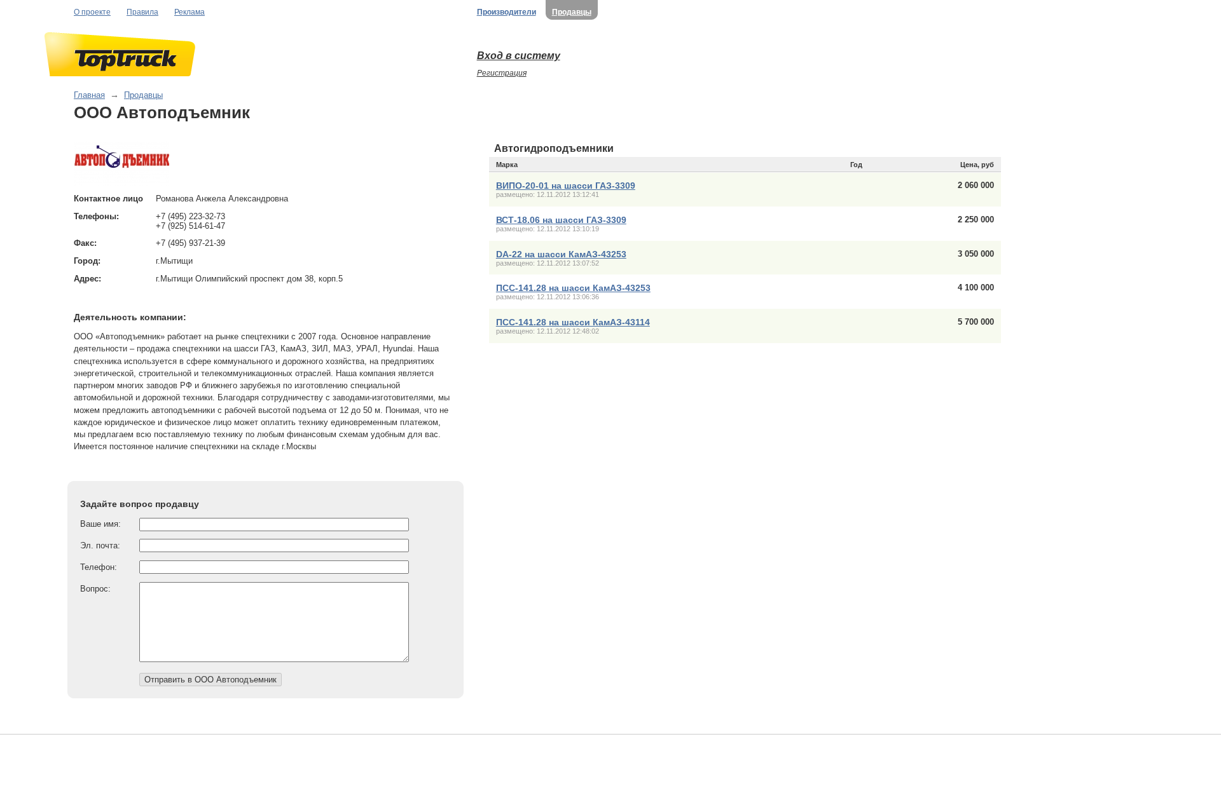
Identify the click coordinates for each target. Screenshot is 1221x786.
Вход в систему (518, 55)
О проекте (92, 12)
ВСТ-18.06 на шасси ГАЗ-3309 (561, 220)
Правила (142, 12)
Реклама (189, 12)
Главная (89, 95)
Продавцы (571, 12)
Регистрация (502, 73)
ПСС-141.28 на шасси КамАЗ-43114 (573, 322)
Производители (506, 12)
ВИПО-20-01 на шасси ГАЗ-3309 (565, 185)
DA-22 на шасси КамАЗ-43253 (561, 254)
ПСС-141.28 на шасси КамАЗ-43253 (573, 288)
